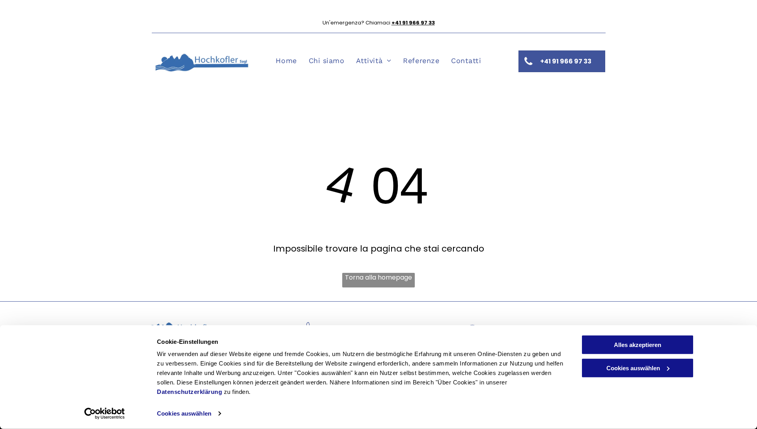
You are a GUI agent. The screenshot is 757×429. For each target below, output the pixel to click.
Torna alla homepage (378, 277)
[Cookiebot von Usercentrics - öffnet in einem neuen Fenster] (104, 414)
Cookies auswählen (184, 413)
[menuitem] (286, 60)
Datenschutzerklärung (189, 391)
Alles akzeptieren (637, 344)
